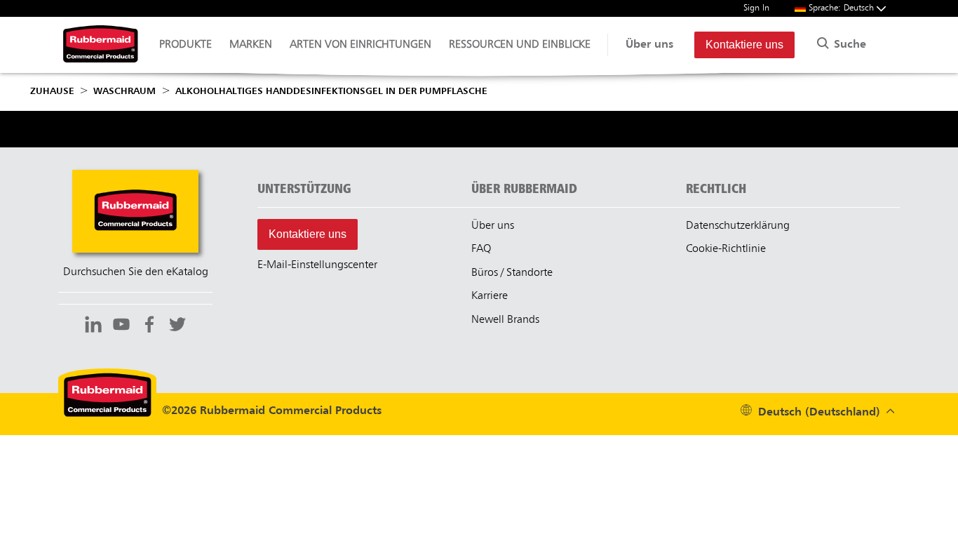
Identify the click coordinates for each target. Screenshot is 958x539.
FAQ (481, 249)
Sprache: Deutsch (843, 8)
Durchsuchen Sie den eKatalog (135, 272)
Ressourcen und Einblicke (520, 45)
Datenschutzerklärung (738, 226)
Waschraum (124, 91)
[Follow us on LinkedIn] (93, 326)
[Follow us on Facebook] (149, 326)
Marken (250, 45)
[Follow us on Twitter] (177, 326)
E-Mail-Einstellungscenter (317, 265)
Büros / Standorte (512, 273)
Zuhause (52, 91)
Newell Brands (505, 320)
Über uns (649, 45)
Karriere (489, 296)
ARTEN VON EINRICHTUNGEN (360, 45)
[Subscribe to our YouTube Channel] (121, 326)
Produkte (185, 45)
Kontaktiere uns (744, 45)
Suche (848, 45)
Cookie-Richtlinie (726, 249)
